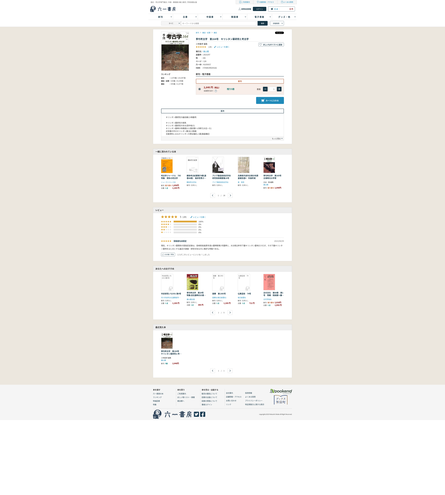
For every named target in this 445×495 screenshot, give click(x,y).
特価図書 (156, 401)
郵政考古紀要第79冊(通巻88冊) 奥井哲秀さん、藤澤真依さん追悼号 (197, 178)
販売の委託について (209, 393)
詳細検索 (276, 23)
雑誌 (215, 32)
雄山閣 (206, 51)
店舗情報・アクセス (266, 2)
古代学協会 (267, 299)
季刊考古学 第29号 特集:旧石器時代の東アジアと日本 (196, 295)
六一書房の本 (158, 393)
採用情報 (248, 393)
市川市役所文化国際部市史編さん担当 (175, 297)
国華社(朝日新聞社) (219, 297)
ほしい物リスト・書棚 (186, 397)
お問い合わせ (231, 400)
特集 (154, 404)
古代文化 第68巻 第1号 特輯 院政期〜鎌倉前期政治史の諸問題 (273, 295)
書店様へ (180, 401)
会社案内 (229, 393)
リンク (228, 404)
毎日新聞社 (242, 297)
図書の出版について (209, 397)
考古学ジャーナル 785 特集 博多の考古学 (172, 176)
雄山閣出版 (191, 299)
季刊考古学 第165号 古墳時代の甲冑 (273, 176)
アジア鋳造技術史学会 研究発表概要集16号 (222, 176)
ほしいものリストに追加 (272, 44)
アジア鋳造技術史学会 (220, 182)
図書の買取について (209, 401)
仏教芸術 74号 (244, 293)
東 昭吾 (241, 182)
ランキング (157, 397)
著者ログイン (207, 404)
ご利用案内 (246, 2)
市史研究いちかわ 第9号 (171, 293)
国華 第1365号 (219, 293)
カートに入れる (272, 100)
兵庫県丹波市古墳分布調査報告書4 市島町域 (248, 176)
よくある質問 (288, 2)
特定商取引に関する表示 (254, 404)
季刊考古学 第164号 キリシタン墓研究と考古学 (171, 354)
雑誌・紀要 (206, 32)
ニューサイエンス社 (168, 182)
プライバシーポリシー (253, 400)
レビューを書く (199, 217)
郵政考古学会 (191, 182)
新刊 (197, 32)
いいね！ (168, 254)
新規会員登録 (246, 9)
